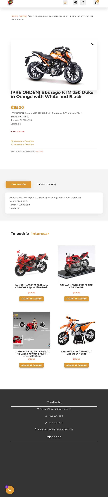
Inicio (15, 16)
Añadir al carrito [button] (31, 299)
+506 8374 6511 (56, 416)
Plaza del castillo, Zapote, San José (55, 429)
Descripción (18, 184)
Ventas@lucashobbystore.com (55, 409)
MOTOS (23, 16)
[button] (22, 141)
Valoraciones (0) (47, 184)
